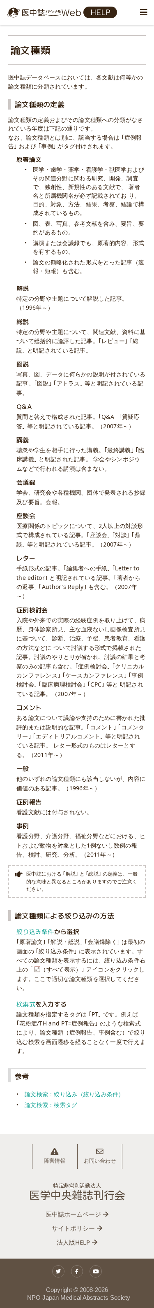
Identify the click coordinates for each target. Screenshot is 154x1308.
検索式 (25, 1004)
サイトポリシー (73, 1228)
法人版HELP (73, 1242)
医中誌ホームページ (73, 1214)
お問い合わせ (100, 1160)
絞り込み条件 (35, 931)
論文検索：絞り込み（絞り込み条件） (74, 1094)
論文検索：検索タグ (51, 1105)
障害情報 (54, 1160)
